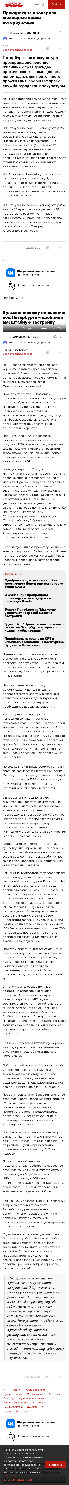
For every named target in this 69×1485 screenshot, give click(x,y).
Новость (17, 1390)
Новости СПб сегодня (16, 1411)
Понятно (55, 1465)
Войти (56, 4)
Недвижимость (36, 1394)
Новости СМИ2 (13, 298)
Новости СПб (35, 1407)
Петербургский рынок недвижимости (25, 1398)
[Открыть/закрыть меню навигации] (37, 4)
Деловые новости (13, 1407)
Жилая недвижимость (16, 1403)
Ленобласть (40, 1403)
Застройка (55, 1394)
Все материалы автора (18, 49)
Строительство (35, 1390)
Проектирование (13, 1394)
